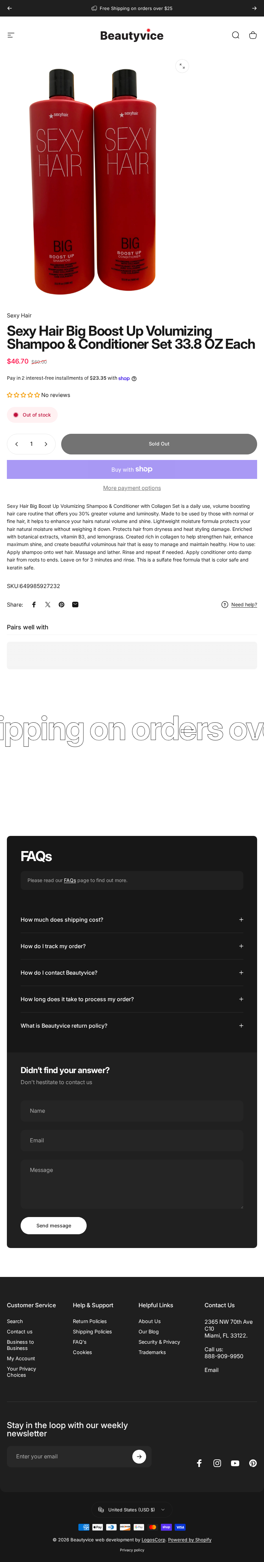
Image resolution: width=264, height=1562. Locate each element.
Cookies (82, 1352)
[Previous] (9, 8)
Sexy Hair (19, 315)
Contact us (20, 1331)
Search (15, 1321)
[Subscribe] (139, 1457)
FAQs (70, 880)
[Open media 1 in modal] (182, 66)
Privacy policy (132, 1550)
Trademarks (152, 1352)
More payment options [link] (132, 487)
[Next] (254, 8)
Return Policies (90, 1321)
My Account (21, 1358)
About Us (150, 1321)
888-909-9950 (224, 1356)
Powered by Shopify (189, 1539)
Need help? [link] (244, 604)
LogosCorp (153, 1539)
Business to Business (20, 1345)
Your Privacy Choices (21, 1372)
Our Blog (149, 1331)
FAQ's (80, 1342)
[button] (24, 394)
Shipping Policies (92, 1331)
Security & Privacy (159, 1342)
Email (212, 1369)
